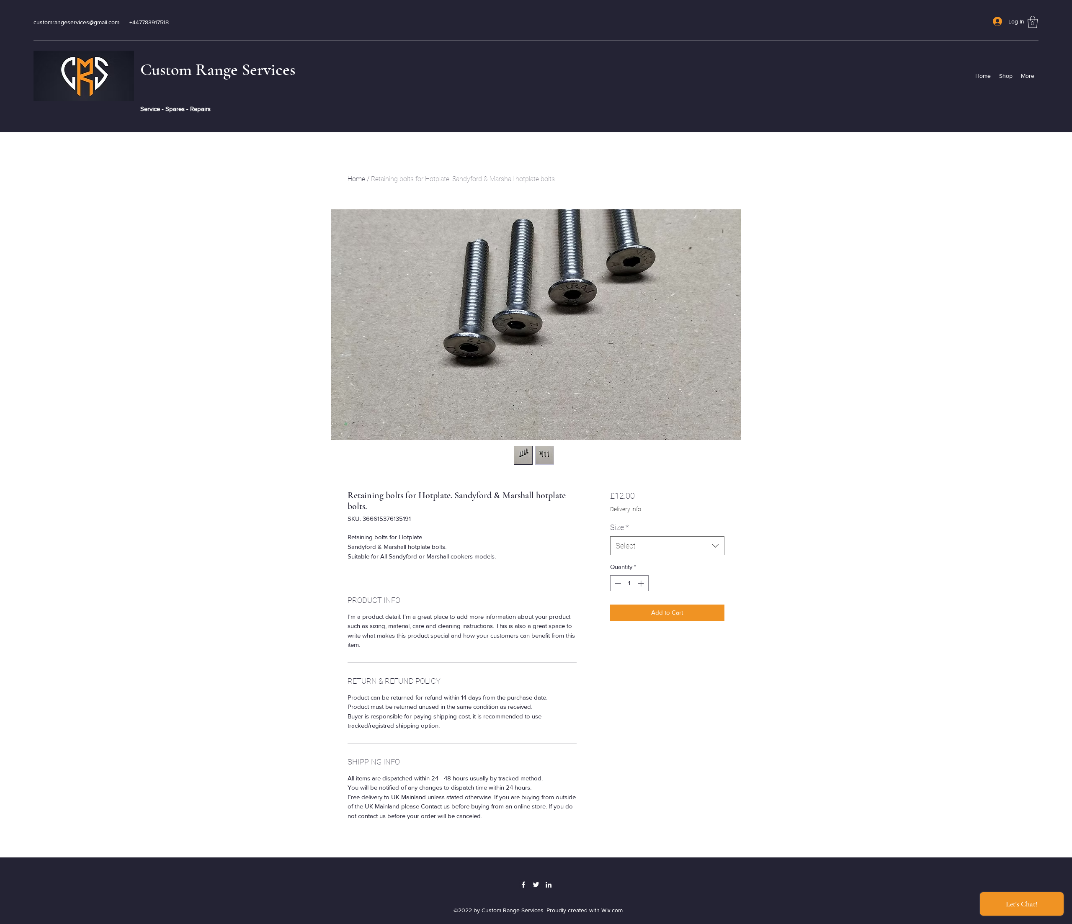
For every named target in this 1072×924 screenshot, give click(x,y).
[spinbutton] (629, 583)
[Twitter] (536, 884)
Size (619, 527)
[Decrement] (617, 583)
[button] (1033, 22)
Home (356, 179)
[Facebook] (523, 884)
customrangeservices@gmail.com (76, 22)
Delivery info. (626, 509)
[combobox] (667, 545)
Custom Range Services (217, 69)
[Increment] (641, 583)
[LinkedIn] (548, 884)
